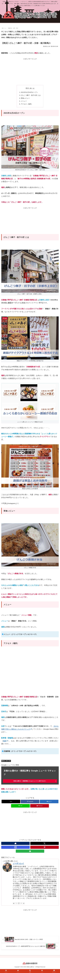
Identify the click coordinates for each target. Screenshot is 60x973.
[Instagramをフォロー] (15, 847)
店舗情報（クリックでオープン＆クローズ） (20, 751)
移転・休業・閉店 (6, 760)
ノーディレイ (18, 863)
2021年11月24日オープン (29, 92)
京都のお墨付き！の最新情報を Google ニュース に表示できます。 (30, 781)
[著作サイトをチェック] (15, 843)
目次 (27, 88)
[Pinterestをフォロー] (44, 847)
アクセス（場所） (27, 104)
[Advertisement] (30, 71)
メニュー (24, 101)
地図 (4, 741)
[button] (55, 515)
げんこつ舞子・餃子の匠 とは (31, 95)
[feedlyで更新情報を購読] (30, 851)
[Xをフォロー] (44, 843)
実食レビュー (25, 98)
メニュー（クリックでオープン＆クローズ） (21, 634)
